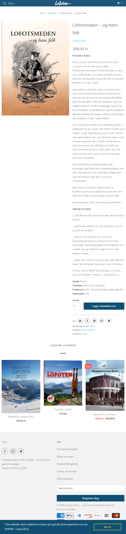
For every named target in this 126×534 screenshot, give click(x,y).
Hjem (92, 326)
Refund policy (65, 478)
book (85, 333)
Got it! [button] (107, 527)
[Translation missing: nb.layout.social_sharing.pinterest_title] (94, 320)
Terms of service (66, 471)
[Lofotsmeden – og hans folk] (35, 68)
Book (84, 330)
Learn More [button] (22, 528)
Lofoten (91, 330)
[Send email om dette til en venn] (108, 320)
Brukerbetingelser (67, 463)
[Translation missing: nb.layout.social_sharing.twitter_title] (80, 320)
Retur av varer (65, 456)
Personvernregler (67, 449)
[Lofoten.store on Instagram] (13, 451)
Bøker (86, 326)
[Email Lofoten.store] (21, 451)
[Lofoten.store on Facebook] (5, 451)
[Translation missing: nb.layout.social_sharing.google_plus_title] (101, 320)
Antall (76, 300)
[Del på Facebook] (87, 320)
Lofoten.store (80, 40)
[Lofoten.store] (63, 3)
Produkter (52, 13)
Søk (59, 441)
